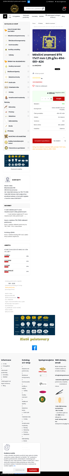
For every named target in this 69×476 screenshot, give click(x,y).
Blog (63, 16)
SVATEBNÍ (7, 265)
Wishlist (41, 16)
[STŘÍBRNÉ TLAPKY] (43, 383)
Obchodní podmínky (26, 16)
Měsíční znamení (50, 23)
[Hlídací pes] (49, 73)
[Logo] (14, 8)
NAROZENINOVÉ (8, 270)
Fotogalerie (16, 16)
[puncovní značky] (34, 325)
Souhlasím (33, 470)
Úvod (33, 23)
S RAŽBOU (7, 255)
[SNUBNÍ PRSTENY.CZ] (43, 391)
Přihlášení (51, 1)
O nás (10, 16)
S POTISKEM (7, 260)
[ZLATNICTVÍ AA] (43, 375)
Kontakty (35, 16)
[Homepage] (5, 16)
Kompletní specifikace (42, 141)
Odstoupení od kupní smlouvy (53, 16)
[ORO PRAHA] (43, 368)
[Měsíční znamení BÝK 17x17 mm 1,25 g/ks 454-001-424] (49, 40)
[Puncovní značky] (16, 156)
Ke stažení (57, 141)
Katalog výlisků (9, 232)
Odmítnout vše (19, 470)
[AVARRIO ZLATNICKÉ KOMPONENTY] (42, 396)
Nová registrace (61, 1)
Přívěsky (40, 23)
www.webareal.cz (20, 474)
